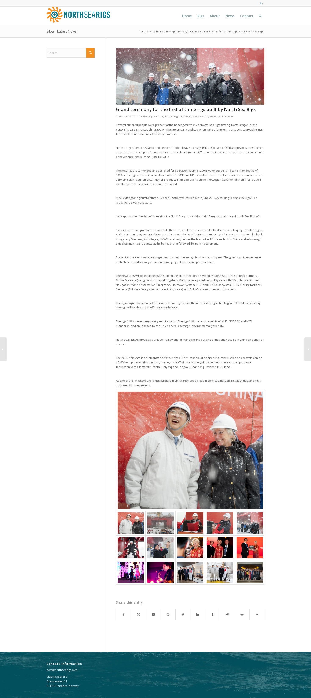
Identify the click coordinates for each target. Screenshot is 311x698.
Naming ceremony (153, 116)
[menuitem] (187, 16)
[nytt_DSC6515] (190, 450)
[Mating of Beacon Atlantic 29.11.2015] (307, 349)
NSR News (198, 116)
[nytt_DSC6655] (190, 523)
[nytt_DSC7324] (190, 547)
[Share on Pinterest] (183, 614)
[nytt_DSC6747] (190, 76)
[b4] (131, 572)
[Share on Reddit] (242, 614)
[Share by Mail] (257, 614)
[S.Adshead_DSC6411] (160, 547)
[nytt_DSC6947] (131, 547)
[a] (190, 572)
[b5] (160, 572)
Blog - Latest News (62, 31)
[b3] (249, 547)
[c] (249, 572)
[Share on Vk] (227, 614)
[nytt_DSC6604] (160, 523)
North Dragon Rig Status (178, 116)
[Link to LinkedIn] (261, 3)
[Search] (260, 16)
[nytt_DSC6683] (220, 523)
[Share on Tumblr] (212, 614)
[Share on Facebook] (123, 614)
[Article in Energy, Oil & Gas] (3, 349)
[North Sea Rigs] (78, 16)
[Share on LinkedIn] (197, 614)
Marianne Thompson (221, 116)
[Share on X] (138, 614)
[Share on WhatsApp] (168, 614)
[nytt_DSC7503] (220, 547)
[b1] (220, 572)
